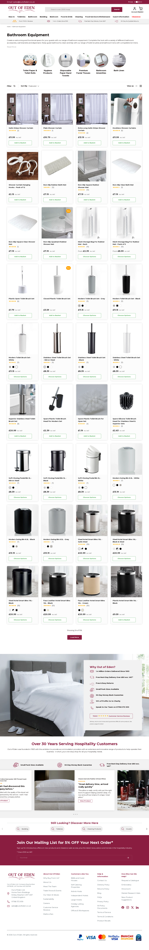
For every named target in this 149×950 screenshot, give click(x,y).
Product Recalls (103, 921)
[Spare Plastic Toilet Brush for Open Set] (91, 399)
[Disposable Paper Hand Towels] (66, 60)
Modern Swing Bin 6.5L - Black (22, 539)
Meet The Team (50, 886)
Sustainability (48, 899)
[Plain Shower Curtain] (57, 109)
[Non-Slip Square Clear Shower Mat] (22, 222)
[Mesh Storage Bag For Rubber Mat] (91, 222)
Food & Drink (66, 17)
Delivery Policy (103, 885)
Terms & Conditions (105, 917)
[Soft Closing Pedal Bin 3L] (22, 459)
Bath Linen (119, 70)
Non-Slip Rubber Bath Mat (54, 185)
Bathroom (32, 17)
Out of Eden (17, 935)
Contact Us (102, 880)
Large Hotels (76, 900)
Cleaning (79, 17)
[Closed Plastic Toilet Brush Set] (57, 279)
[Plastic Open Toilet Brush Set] (22, 279)
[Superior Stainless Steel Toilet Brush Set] (22, 399)
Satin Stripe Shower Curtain (21, 128)
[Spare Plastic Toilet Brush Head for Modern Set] (57, 399)
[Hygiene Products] (48, 60)
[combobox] (78, 9)
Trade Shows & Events (52, 891)
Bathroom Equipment (19, 26)
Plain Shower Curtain (52, 128)
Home (8, 26)
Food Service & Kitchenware (97, 17)
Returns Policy (103, 889)
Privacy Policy (103, 901)
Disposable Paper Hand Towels (65, 73)
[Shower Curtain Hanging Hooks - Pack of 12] (22, 166)
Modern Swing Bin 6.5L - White (126, 478)
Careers (46, 903)
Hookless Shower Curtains (124, 128)
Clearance (136, 17)
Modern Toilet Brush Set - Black (126, 299)
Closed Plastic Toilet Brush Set (56, 299)
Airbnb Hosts (76, 891)
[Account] (134, 8)
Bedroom (54, 17)
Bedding (43, 17)
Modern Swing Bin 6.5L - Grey (56, 539)
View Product (85, 799)
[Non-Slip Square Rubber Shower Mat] (91, 166)
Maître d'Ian (48, 914)
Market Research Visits (131, 893)
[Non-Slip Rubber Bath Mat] (57, 166)
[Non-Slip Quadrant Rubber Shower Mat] (57, 222)
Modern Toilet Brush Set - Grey (91, 299)
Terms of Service (104, 912)
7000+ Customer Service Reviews (111, 716)
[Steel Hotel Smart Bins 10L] (91, 520)
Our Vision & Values (51, 895)
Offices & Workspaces (80, 911)
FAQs (99, 897)
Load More (74, 637)
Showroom (126, 889)
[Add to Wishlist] (34, 143)
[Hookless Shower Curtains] (126, 109)
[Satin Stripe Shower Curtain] (22, 109)
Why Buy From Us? (51, 878)
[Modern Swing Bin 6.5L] (126, 459)
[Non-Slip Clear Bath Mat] (126, 166)
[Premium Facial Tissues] (83, 60)
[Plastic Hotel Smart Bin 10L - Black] (126, 581)
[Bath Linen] (119, 60)
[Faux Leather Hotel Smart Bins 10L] (57, 581)
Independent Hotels (79, 895)
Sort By (24, 86)
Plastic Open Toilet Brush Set (21, 299)
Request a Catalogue (130, 880)
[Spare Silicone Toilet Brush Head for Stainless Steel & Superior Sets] (126, 399)
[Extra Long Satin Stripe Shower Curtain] (91, 109)
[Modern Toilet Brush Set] (91, 279)
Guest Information (121, 17)
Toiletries (21, 17)
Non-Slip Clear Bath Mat (123, 185)
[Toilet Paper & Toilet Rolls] (30, 60)
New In (12, 17)
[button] (140, 8)
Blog (99, 893)
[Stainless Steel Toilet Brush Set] (57, 338)
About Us (47, 882)
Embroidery (126, 885)
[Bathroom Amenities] (101, 60)
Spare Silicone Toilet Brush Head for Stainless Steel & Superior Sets (124, 421)
